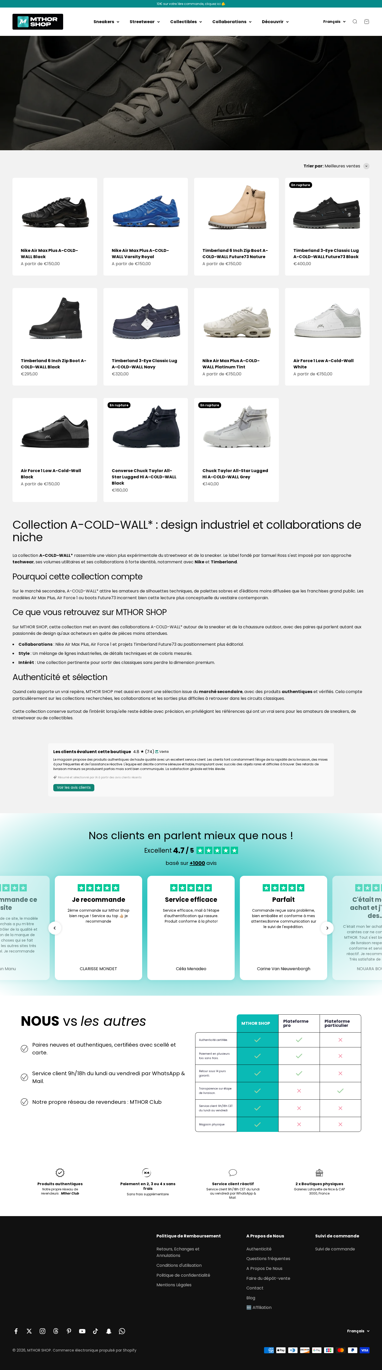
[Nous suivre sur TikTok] (95, 1331)
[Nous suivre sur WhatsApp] (122, 1331)
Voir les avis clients (74, 787)
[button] (54, 928)
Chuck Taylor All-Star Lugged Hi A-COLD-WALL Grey (235, 474)
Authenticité (259, 1249)
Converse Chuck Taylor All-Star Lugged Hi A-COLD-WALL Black (144, 477)
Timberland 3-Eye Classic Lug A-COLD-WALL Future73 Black (326, 253)
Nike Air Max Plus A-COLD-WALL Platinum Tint (231, 364)
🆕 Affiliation (259, 1307)
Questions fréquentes (268, 1259)
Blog (250, 1298)
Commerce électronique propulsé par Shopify (94, 1350)
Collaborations (229, 22)
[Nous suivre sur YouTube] (82, 1331)
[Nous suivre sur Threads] (55, 1331)
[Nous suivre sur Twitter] (29, 1331)
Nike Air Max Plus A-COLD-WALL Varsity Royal (140, 253)
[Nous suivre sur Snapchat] (108, 1331)
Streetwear (142, 22)
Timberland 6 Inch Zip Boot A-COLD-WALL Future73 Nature (235, 253)
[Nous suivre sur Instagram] (42, 1331)
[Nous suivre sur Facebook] (15, 1331)
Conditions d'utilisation (179, 1265)
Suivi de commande (335, 1249)
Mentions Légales (174, 1285)
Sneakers (104, 22)
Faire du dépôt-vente (268, 1278)
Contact (255, 1288)
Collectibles (183, 22)
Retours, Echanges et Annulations (178, 1252)
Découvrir (273, 22)
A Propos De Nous (264, 1268)
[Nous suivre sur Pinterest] (69, 1331)
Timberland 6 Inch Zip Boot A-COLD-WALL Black (53, 364)
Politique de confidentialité (183, 1275)
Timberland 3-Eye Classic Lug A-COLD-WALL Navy (144, 364)
